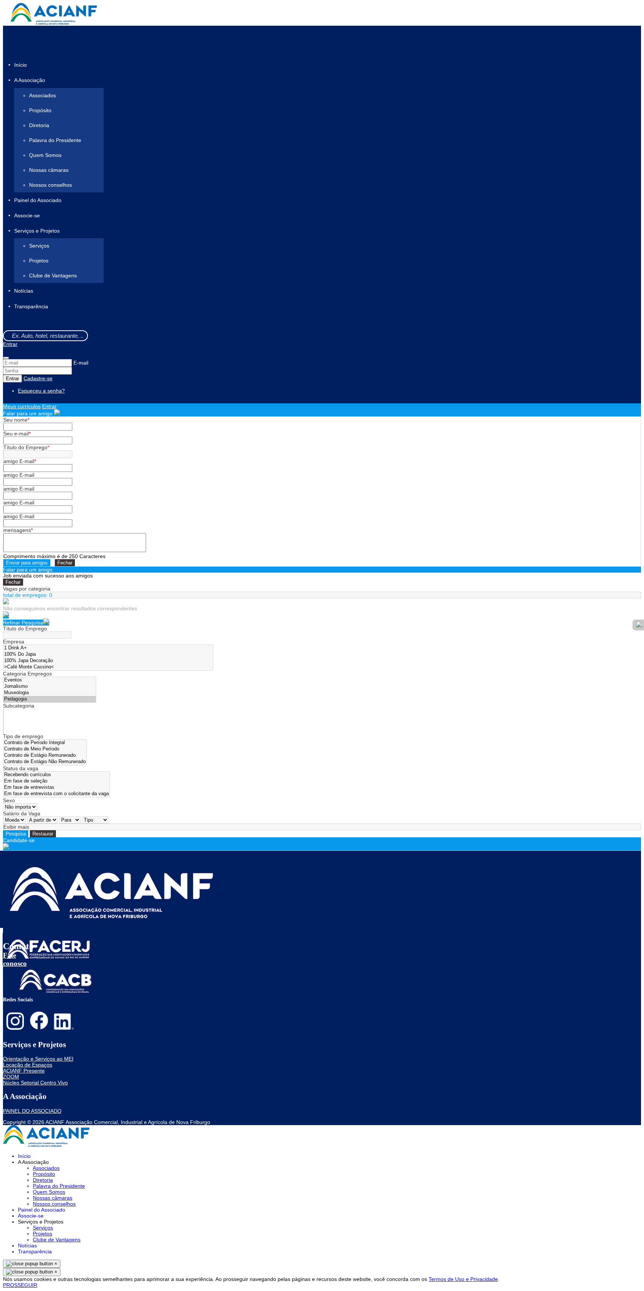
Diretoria (39, 125)
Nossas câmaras (49, 170)
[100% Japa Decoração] (108, 661)
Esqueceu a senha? (41, 391)
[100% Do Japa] (108, 654)
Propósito (40, 110)
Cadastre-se (38, 378)
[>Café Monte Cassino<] (108, 667)
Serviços (39, 246)
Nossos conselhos (50, 185)
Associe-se (27, 215)
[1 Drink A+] (108, 648)
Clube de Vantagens (53, 275)
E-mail (80, 363)
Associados (42, 95)
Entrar (10, 344)
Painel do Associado (37, 200)
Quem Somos (45, 155)
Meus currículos (22, 406)
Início (20, 65)
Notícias (23, 291)
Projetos (38, 261)
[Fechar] (6, 358)
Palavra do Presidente (55, 140)
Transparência (31, 306)
